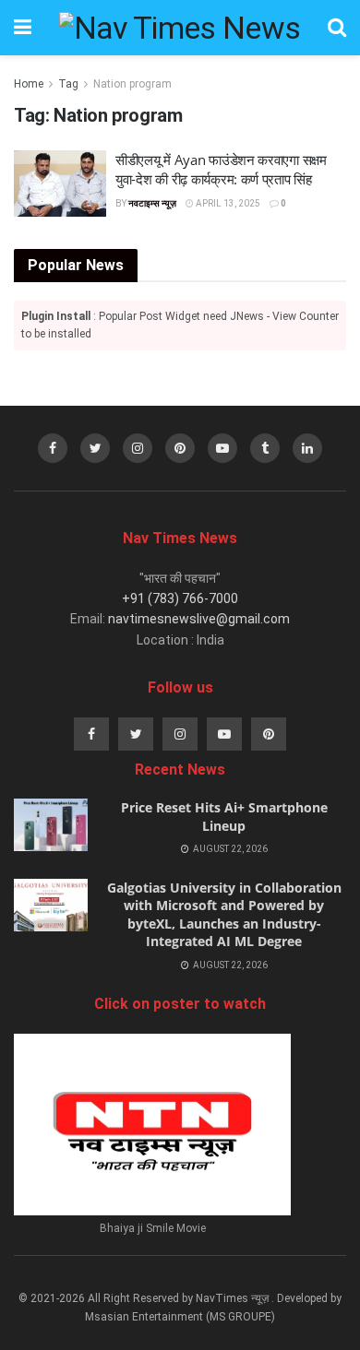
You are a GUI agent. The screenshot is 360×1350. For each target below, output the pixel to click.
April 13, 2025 (227, 203)
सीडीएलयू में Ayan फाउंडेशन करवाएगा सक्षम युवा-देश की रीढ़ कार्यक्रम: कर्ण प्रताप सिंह (221, 169)
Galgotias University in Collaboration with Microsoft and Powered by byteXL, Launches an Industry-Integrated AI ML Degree (224, 915)
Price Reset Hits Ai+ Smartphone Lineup (224, 817)
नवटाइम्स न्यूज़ (152, 203)
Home (28, 83)
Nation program (132, 83)
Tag (68, 83)
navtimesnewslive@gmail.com (199, 618)
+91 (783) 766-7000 (180, 598)
